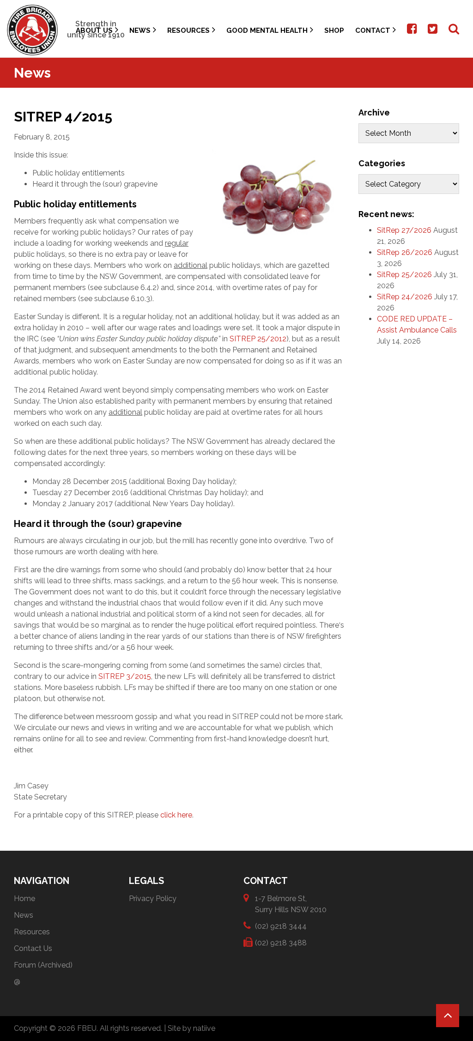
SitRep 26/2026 (404, 252)
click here (176, 815)
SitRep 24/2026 (404, 296)
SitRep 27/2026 (404, 230)
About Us (94, 30)
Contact (372, 30)
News (140, 30)
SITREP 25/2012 (258, 338)
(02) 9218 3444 (281, 926)
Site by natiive (191, 1028)
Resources (188, 30)
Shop (334, 30)
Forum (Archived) (43, 965)
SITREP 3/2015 (124, 676)
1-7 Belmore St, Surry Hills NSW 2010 (291, 904)
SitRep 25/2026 (404, 274)
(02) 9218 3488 (281, 942)
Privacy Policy (152, 898)
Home (24, 898)
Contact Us (33, 948)
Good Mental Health (267, 30)
